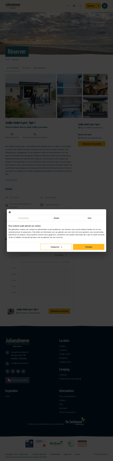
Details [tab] (56, 218)
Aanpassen (55, 247)
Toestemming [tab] (23, 218)
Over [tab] (89, 218)
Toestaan (88, 247)
